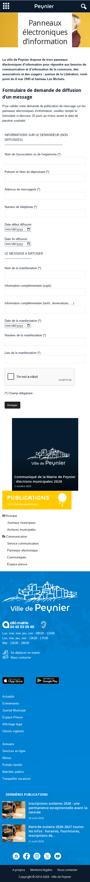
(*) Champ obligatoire (19, 393)
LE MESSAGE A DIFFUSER (24, 253)
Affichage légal (12, 724)
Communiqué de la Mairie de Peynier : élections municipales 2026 (44, 479)
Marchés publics (13, 772)
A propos (18, 870)
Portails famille (12, 765)
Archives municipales (21, 529)
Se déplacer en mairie (25, 652)
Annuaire (8, 744)
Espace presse (17, 564)
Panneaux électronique (22, 550)
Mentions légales (41, 870)
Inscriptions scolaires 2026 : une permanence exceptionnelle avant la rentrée (58, 807)
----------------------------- (18, 258)
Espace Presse (12, 717)
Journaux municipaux (21, 522)
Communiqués (16, 557)
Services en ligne (13, 751)
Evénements (10, 703)
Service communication (23, 543)
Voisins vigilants (13, 731)
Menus (6, 758)
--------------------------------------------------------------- (34, 144)
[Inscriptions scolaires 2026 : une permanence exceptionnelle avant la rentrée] (13, 810)
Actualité (8, 696)
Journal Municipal (14, 710)
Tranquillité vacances (16, 778)
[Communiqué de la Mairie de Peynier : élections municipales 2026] (45, 456)
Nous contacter (21, 657)
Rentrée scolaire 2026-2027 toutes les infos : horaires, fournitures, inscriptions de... (56, 831)
